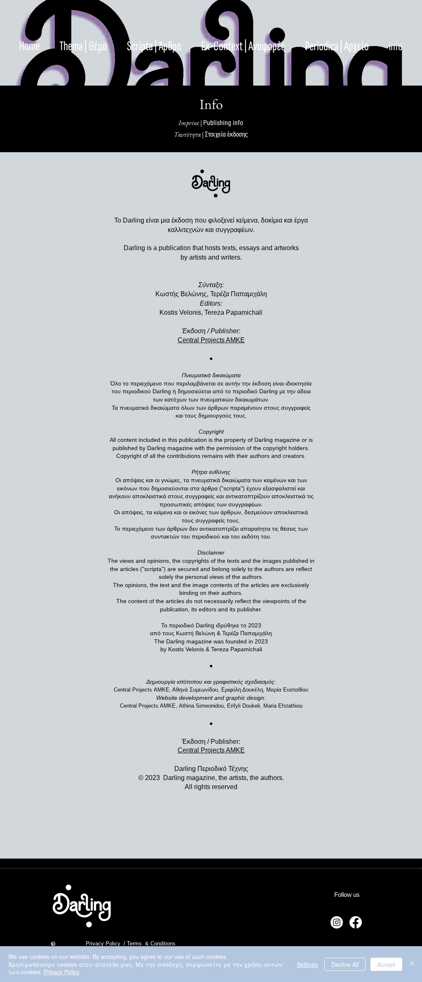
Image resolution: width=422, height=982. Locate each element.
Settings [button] (307, 964)
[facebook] (355, 922)
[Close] (412, 964)
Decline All (345, 964)
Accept (386, 964)
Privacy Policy (62, 972)
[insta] (337, 922)
